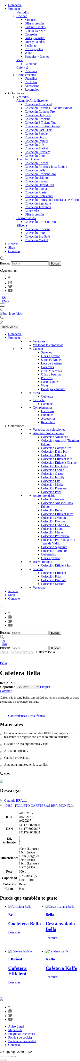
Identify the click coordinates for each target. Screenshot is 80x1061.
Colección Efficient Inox (40, 174)
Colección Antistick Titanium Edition (49, 108)
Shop (11, 247)
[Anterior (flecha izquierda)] (1, 1060)
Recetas (13, 244)
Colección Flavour (37, 181)
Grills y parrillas (35, 38)
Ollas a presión (34, 23)
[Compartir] (9, 1056)
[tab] (17, 716)
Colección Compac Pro (40, 111)
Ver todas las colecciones (49, 429)
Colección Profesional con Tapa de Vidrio (52, 199)
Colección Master (36, 192)
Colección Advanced (38, 104)
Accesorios (32, 86)
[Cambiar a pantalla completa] (5, 1056)
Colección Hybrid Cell (39, 185)
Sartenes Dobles (35, 27)
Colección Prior (35, 155)
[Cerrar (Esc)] (14, 1056)
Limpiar (45, 687)
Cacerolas (31, 34)
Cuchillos (31, 82)
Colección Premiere (37, 152)
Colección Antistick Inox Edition (46, 166)
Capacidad (7, 687)
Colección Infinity (36, 141)
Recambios (32, 89)
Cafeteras (31, 71)
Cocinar (21, 16)
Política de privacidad (22, 1041)
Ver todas (22, 97)
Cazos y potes (34, 49)
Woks (28, 52)
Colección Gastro (36, 137)
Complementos (26, 75)
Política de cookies (20, 1037)
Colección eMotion (37, 177)
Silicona (21, 225)
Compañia (15, 5)
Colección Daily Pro (38, 115)
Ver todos (22, 12)
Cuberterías (32, 210)
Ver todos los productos (48, 345)
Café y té (22, 67)
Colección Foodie (36, 133)
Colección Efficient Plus (40, 122)
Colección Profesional (39, 196)
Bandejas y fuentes (37, 56)
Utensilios (31, 78)
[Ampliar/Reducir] (1, 1056)
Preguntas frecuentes (21, 1033)
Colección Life (34, 144)
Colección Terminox (38, 207)
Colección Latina (36, 188)
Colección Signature (38, 203)
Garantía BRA (13, 800)
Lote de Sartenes (35, 30)
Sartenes (30, 19)
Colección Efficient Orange (42, 126)
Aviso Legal (16, 1026)
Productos (14, 8)
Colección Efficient (37, 119)
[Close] (1, 606)
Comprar (6, 691)
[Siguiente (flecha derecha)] (5, 1060)
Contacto (14, 251)
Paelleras (30, 45)
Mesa (19, 60)
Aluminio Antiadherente (32, 100)
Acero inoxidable (27, 159)
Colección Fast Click (38, 130)
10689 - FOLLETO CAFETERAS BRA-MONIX (37, 805)
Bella (5, 652)
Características (17, 716)
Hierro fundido (26, 218)
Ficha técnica (36, 716)
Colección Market (36, 148)
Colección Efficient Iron (40, 221)
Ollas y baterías (35, 41)
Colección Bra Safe (37, 236)
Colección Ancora (36, 163)
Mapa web (15, 1030)
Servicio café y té (22, 652)
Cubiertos (31, 64)
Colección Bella (35, 170)
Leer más (14, 932)
